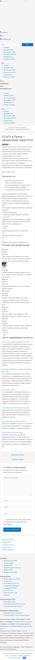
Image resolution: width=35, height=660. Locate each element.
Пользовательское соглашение (22, 621)
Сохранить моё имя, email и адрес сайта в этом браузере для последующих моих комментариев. (17, 522)
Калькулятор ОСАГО (10, 54)
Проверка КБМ (6, 542)
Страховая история (8, 544)
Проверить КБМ (8, 49)
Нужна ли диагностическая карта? (12, 432)
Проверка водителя (8, 549)
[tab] (17, 342)
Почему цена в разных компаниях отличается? (16, 342)
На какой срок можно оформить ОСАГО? (14, 421)
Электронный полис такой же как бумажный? (15, 408)
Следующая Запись (17, 459)
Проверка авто (8, 56)
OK (24, 658)
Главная (6, 47)
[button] (17, 63)
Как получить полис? (8, 389)
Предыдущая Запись (17, 455)
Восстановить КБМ (9, 52)
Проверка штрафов (9, 59)
